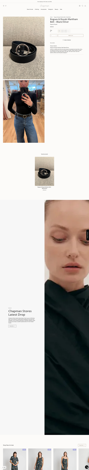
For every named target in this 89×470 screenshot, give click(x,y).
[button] (37, 9)
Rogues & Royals (53, 24)
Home (51, 17)
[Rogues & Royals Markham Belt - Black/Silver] (44, 171)
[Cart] (85, 6)
